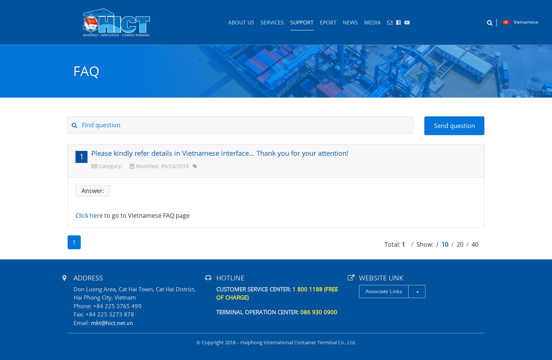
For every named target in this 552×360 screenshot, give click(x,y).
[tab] (276, 161)
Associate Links (383, 291)
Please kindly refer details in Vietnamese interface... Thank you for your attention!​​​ (219, 153)
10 (445, 244)
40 (475, 244)
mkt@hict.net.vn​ (112, 323)
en (116, 23)
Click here (89, 215)
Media (372, 22)
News (350, 22)
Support (302, 22)
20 (460, 244)
